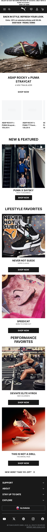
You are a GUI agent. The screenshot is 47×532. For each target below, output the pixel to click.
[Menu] (4, 9)
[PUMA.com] (23, 9)
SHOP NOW (16, 23)
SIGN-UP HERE (24, 4)
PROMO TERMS (28, 23)
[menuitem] (4, 518)
